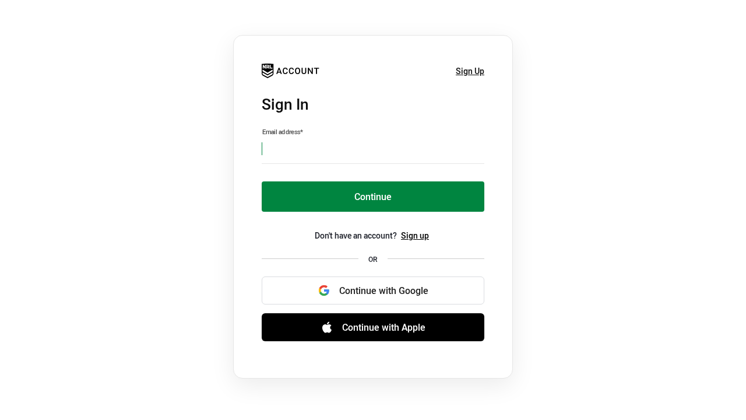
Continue (373, 196)
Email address (282, 131)
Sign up (415, 235)
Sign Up (470, 70)
